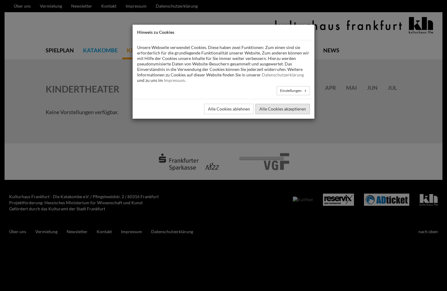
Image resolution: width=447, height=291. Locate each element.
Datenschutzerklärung (283, 74)
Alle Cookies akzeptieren (282, 108)
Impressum (174, 80)
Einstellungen (291, 90)
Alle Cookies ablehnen (229, 108)
